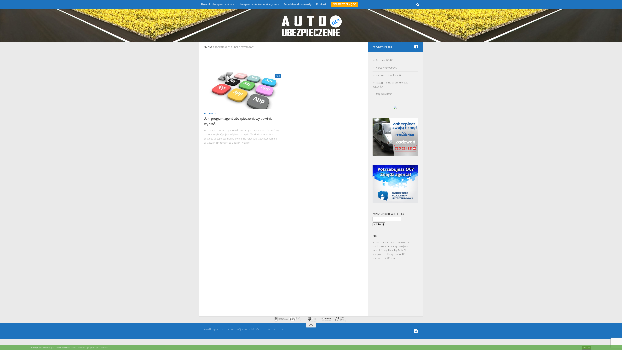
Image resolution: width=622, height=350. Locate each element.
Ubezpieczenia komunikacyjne (258, 4)
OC (408, 242)
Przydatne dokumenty (297, 4)
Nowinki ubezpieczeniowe (217, 4)
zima (393, 258)
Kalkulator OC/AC (384, 60)
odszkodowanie (381, 246)
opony (392, 246)
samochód (378, 250)
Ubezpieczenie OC (381, 258)
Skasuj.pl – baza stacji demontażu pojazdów (390, 84)
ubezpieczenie (380, 254)
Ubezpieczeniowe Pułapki (388, 75)
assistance (381, 242)
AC (374, 242)
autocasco (391, 242)
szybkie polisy (390, 250)
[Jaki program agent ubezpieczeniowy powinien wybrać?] (242, 90)
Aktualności (210, 113)
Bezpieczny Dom (383, 93)
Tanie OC (402, 250)
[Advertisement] (283, 64)
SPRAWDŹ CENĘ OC (344, 4)
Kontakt (321, 4)
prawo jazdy (402, 246)
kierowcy (402, 242)
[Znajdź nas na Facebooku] (416, 47)
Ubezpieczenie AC (396, 254)
